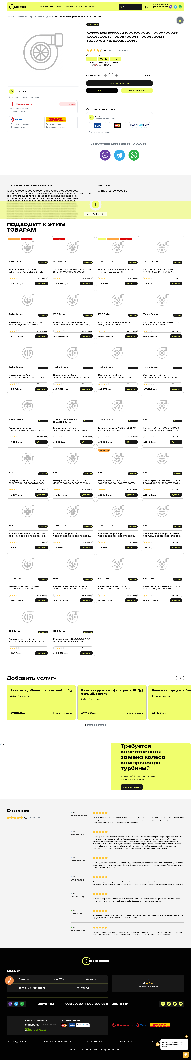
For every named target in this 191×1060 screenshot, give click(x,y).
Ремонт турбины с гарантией (36, 690)
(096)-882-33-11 (160, 7)
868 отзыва (34, 818)
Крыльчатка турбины (42, 16)
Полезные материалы (32, 988)
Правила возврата (127, 1041)
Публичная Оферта (94, 1041)
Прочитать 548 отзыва (148, 987)
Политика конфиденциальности (55, 1041)
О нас (79, 7)
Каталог (68, 7)
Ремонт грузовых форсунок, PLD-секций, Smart (111, 692)
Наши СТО (55, 7)
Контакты (89, 7)
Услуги (44, 7)
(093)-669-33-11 (160, 5)
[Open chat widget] (186, 1055)
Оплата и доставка (16, 1041)
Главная (11, 16)
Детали (41, 283)
